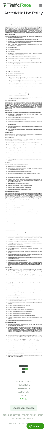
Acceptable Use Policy (23, 419)
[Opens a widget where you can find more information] (35, 426)
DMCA (40, 415)
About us (23, 392)
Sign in (23, 399)
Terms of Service (11, 415)
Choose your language (23, 407)
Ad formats (23, 388)
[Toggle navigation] (41, 5)
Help (23, 395)
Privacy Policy (29, 415)
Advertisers (23, 381)
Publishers (23, 385)
